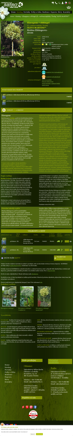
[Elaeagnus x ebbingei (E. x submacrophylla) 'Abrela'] (44, 296)
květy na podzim (46, 80)
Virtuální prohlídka (54, 361)
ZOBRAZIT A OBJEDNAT (15, 110)
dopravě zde (51, 271)
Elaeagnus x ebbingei (7, 308)
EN (69, 2)
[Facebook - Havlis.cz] (35, 408)
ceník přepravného (15, 265)
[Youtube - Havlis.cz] (27, 408)
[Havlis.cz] (12, 5)
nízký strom (45, 85)
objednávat (34, 274)
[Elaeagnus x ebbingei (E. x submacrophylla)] (26, 296)
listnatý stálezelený (47, 82)
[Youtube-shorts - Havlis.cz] (23, 408)
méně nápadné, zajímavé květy (51, 83)
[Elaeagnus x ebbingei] (9, 296)
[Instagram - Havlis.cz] (31, 408)
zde (41, 282)
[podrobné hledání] (53, 3)
